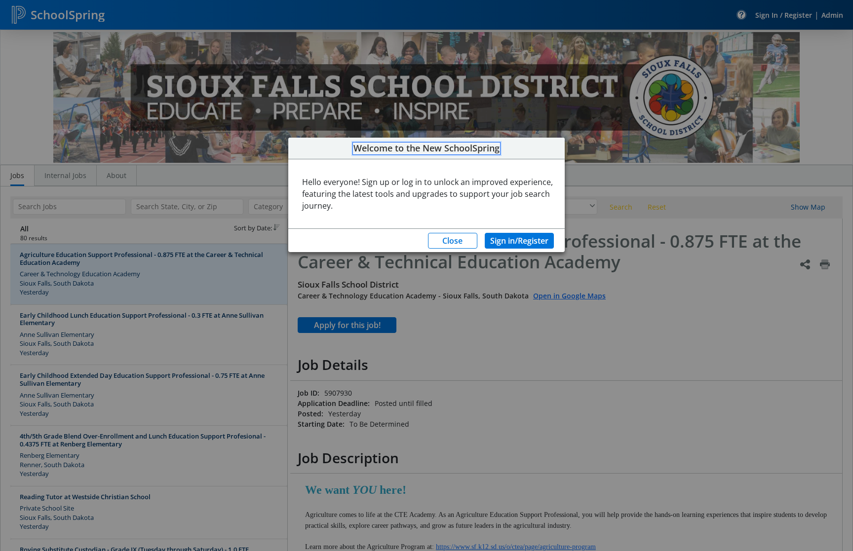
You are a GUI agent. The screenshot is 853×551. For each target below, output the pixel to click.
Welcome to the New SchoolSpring (426, 148)
